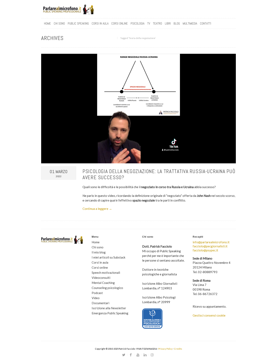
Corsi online (100, 267)
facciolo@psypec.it (205, 250)
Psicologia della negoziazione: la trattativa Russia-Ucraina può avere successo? (159, 174)
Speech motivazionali (106, 272)
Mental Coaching (103, 282)
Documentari (100, 303)
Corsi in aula (100, 262)
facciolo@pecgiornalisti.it (210, 246)
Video (96, 298)
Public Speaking (78, 23)
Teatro (157, 23)
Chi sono (59, 23)
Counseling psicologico (107, 288)
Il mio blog (99, 252)
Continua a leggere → (97, 208)
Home (47, 23)
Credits (178, 348)
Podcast (97, 293)
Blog (177, 23)
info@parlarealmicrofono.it (211, 242)
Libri (168, 23)
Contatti (205, 23)
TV (148, 23)
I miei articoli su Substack (108, 257)
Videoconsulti (101, 277)
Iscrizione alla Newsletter (109, 308)
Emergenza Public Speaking (110, 313)
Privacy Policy (165, 348)
